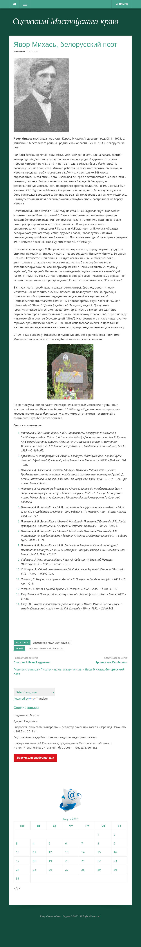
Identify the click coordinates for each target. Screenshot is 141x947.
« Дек (17, 888)
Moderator (19, 51)
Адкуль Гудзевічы (26, 721)
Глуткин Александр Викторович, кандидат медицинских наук (55, 737)
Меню (24, 4)
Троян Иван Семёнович (111, 662)
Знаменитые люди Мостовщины (51, 642)
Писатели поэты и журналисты (45, 648)
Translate (42, 698)
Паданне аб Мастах (26, 715)
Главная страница (26, 669)
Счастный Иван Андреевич (32, 662)
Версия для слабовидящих (35, 757)
